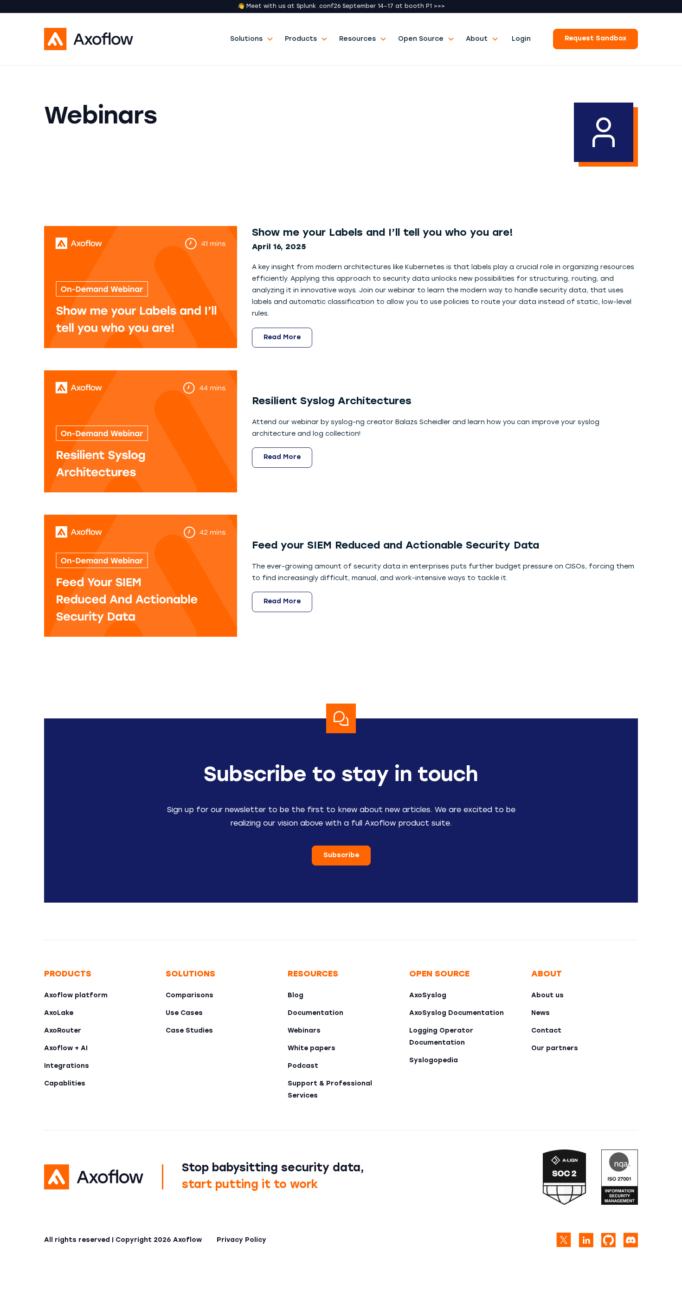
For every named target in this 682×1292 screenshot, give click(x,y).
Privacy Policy (241, 1240)
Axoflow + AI (66, 1048)
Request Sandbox (595, 38)
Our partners (554, 1048)
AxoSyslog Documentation (456, 1013)
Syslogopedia (433, 1060)
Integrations (66, 1066)
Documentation (315, 1013)
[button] (252, 39)
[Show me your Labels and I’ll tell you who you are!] (140, 287)
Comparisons (189, 995)
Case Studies (189, 1030)
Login (521, 39)
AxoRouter (62, 1030)
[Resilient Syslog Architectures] (140, 431)
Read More (282, 337)
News (540, 1013)
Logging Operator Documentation (441, 1037)
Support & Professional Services (330, 1089)
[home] (134, 39)
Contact (546, 1030)
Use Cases (184, 1013)
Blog (295, 995)
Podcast (303, 1066)
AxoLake (58, 1013)
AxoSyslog (427, 995)
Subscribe (341, 855)
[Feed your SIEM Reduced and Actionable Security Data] (140, 576)
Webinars (304, 1030)
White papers (311, 1048)
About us (547, 995)
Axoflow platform (76, 995)
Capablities (64, 1083)
